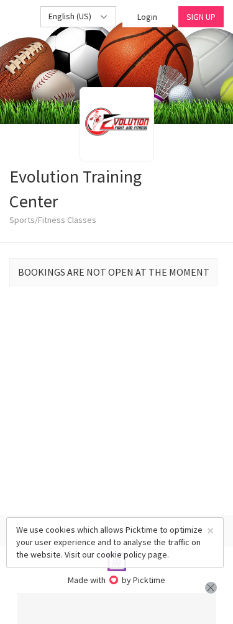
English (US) (70, 16)
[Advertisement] (116, 608)
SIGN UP (201, 16)
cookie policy (121, 554)
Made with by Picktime (116, 580)
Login (147, 16)
